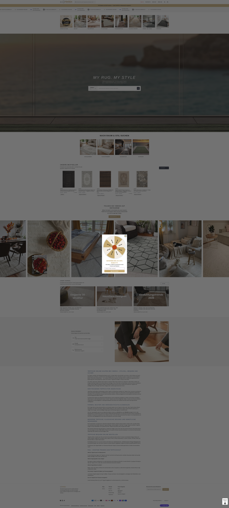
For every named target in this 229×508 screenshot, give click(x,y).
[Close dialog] (125, 236)
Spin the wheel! (114, 271)
